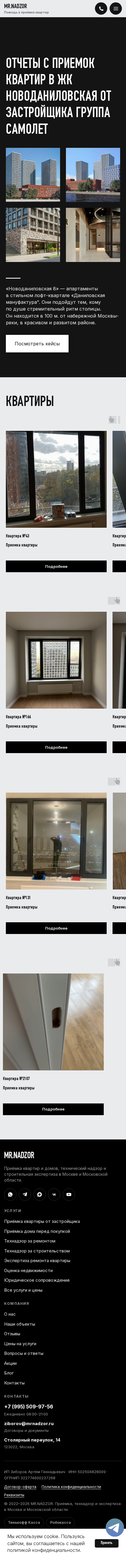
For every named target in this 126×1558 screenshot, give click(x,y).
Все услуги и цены (23, 1290)
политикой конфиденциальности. (44, 1550)
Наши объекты (19, 1324)
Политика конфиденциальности (71, 1486)
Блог (9, 1373)
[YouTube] (69, 1194)
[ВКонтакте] (54, 1194)
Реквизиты (14, 1494)
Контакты (14, 1383)
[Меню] (116, 8)
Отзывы (12, 1333)
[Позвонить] (101, 8)
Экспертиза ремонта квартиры (37, 1260)
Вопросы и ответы (23, 1353)
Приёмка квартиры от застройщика (42, 1221)
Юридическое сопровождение (37, 1280)
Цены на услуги (20, 1343)
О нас (10, 1314)
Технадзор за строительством (37, 1251)
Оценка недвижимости (28, 1270)
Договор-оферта (20, 1486)
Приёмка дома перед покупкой (37, 1231)
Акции (10, 1363)
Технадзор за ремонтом (29, 1241)
